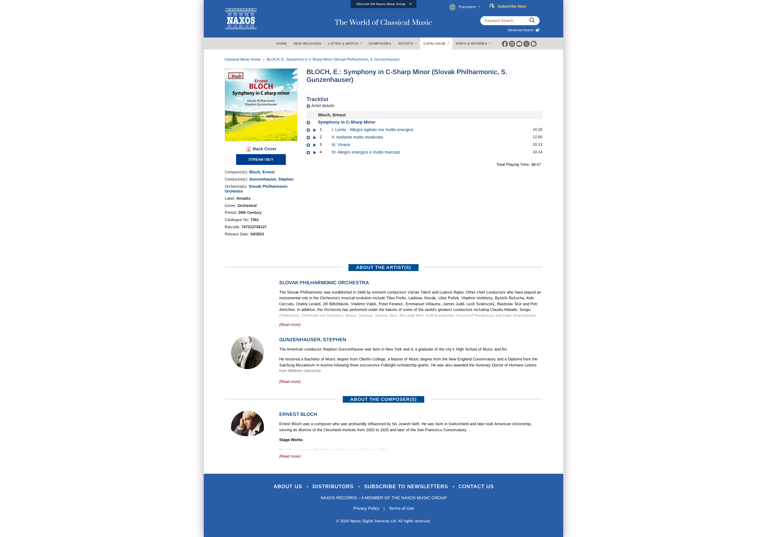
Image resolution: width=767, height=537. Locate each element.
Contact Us (476, 486)
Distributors (333, 486)
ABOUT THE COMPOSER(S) (383, 399)
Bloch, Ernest (261, 172)
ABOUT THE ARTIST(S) (383, 267)
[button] (383, 4)
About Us (289, 486)
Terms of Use (401, 508)
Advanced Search (521, 30)
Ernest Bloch (298, 414)
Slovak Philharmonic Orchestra (324, 282)
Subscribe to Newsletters (407, 486)
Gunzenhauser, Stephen (271, 179)
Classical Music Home (242, 59)
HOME (281, 43)
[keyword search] (532, 20)
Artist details (322, 105)
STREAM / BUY (261, 159)
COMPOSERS (380, 43)
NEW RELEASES (307, 43)
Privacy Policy (366, 508)
